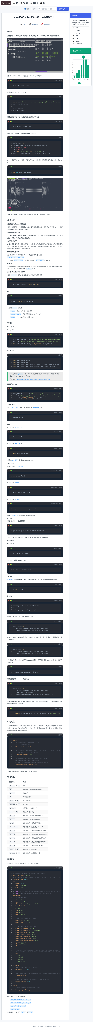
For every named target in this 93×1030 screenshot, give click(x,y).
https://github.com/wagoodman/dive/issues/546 (33, 379)
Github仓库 (35, 24)
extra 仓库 (14, 407)
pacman (36, 407)
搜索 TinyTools (62, 9)
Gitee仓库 (47, 24)
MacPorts (18, 443)
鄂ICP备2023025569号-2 (52, 1026)
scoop (17, 482)
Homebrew (18, 427)
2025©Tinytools (38, 1026)
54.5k (24, 24)
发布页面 (15, 460)
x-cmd (9, 579)
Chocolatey (19, 466)
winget (17, 499)
